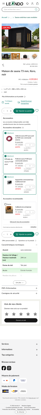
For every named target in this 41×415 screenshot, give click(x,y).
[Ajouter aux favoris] (37, 110)
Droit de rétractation (30, 407)
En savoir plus (19, 142)
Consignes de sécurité (10, 293)
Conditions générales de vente (14, 407)
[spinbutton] (7, 111)
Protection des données (8, 409)
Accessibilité (35, 409)
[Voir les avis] (34, 66)
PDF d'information (9, 288)
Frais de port (32, 398)
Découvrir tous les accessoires (19, 222)
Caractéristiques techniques (13, 245)
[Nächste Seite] (36, 56)
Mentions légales (26, 405)
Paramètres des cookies (23, 409)
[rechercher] (36, 9)
